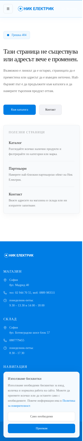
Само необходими (41, 416)
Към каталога (19, 109)
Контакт (50, 109)
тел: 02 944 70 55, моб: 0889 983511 (32, 292)
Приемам (41, 428)
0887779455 (16, 340)
